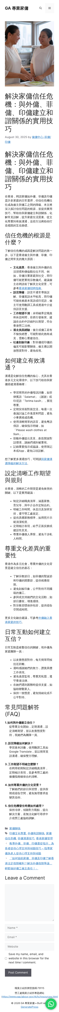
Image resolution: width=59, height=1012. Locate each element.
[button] (40, 8)
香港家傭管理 (44, 838)
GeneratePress (29, 1006)
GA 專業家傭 (16, 8)
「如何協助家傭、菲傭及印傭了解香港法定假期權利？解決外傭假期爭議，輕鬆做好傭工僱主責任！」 (29, 863)
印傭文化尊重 (17, 833)
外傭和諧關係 (36, 833)
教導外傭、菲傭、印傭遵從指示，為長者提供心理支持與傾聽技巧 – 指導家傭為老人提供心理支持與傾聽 (29, 848)
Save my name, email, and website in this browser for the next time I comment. (29, 958)
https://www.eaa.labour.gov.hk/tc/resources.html (30, 996)
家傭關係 (14, 828)
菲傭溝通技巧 (26, 838)
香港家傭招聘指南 (30, 288)
